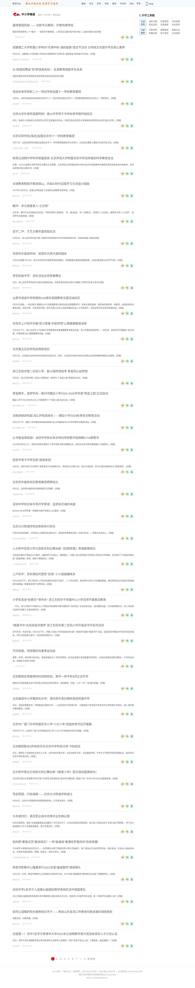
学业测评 (176, 24)
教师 (114, 3)
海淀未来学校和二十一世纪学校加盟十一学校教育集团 (47, 91)
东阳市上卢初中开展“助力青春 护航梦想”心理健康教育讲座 (50, 323)
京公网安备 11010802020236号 (130, 972)
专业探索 (176, 21)
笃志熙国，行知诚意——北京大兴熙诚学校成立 (43, 794)
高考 (99, 3)
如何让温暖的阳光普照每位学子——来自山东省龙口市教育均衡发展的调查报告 (62, 911)
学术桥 (123, 3)
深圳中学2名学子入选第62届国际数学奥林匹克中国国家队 (49, 889)
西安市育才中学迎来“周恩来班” (32, 460)
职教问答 (153, 33)
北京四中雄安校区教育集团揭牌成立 (35, 482)
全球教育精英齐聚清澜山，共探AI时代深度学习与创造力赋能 (51, 183)
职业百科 (153, 24)
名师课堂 (164, 24)
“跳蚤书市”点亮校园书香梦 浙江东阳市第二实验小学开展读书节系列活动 (58, 625)
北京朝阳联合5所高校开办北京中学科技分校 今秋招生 (47, 746)
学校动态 (57, 15)
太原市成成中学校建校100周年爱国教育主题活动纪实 (46, 298)
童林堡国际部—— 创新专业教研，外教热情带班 (43, 25)
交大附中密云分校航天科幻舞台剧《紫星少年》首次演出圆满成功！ (55, 772)
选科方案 (153, 21)
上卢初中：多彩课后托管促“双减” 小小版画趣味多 (44, 574)
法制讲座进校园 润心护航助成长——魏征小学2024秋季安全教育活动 (56, 415)
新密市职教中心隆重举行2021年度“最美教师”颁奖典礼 (47, 867)
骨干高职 (164, 33)
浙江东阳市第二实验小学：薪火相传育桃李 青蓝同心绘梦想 (50, 371)
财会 (132, 3)
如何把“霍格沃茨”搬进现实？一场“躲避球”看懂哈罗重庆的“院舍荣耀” (55, 841)
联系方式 (66, 972)
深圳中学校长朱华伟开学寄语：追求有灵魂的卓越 (44, 504)
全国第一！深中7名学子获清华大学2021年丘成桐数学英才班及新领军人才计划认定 (65, 934)
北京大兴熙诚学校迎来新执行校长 (34, 526)
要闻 (84, 3)
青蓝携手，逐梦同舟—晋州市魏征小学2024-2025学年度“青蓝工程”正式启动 (60, 393)
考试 (91, 3)
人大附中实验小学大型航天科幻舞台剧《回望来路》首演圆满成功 (54, 548)
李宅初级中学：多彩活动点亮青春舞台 (37, 275)
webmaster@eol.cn (100, 978)
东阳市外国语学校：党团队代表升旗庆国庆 (40, 253)
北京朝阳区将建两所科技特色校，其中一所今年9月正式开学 (50, 676)
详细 (98, 32)
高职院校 (164, 30)
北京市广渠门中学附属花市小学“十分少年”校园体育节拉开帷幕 (52, 724)
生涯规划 (164, 21)
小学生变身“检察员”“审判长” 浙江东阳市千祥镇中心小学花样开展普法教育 (59, 599)
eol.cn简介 (57, 972)
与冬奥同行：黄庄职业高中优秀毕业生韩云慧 (41, 816)
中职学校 (153, 30)
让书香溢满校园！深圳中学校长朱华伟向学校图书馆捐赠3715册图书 (56, 437)
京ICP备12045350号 (107, 972)
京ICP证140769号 (90, 972)
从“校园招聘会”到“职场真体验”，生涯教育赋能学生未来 (47, 69)
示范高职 (176, 33)
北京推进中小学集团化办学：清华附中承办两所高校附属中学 (51, 698)
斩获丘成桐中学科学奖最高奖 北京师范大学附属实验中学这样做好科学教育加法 (63, 158)
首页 (40, 15)
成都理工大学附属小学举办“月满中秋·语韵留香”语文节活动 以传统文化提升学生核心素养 (69, 47)
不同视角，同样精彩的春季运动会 (34, 651)
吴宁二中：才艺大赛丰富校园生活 (34, 231)
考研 (107, 3)
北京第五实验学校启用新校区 (31, 349)
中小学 (47, 15)
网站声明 (76, 972)
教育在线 (17, 3)
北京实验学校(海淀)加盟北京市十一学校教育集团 (44, 136)
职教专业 (176, 30)
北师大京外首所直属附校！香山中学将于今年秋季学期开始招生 (53, 113)
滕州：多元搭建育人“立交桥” (31, 206)
